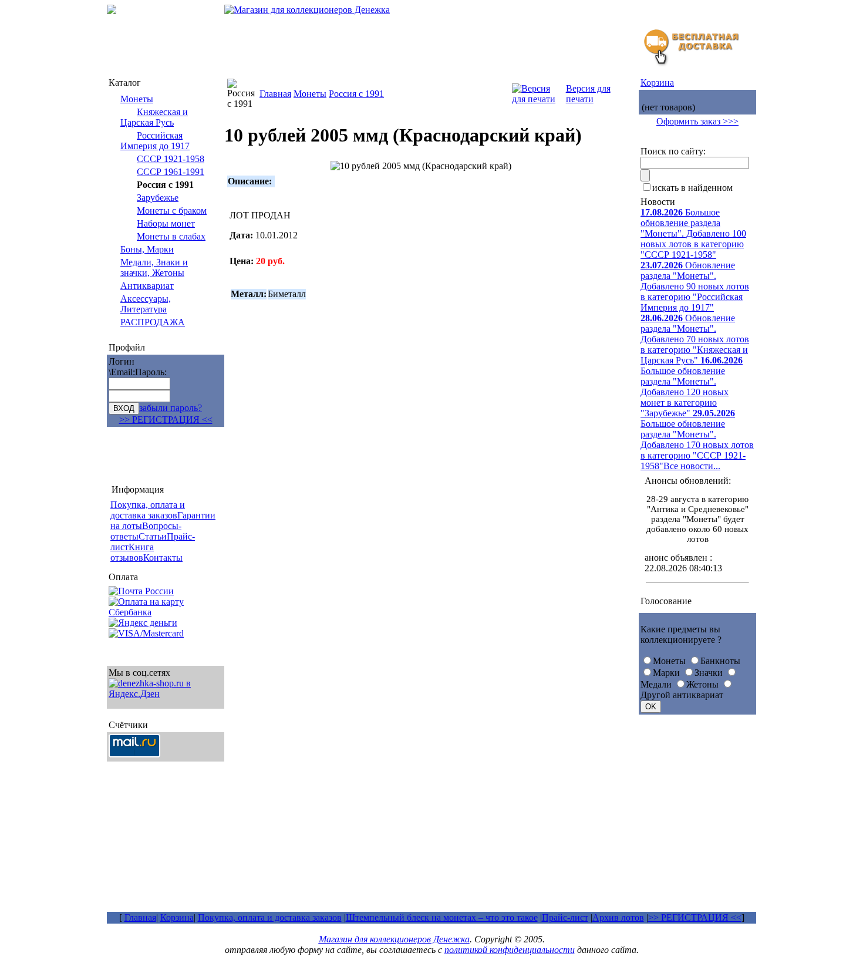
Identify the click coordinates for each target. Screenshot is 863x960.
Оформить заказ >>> (697, 121)
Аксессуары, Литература (145, 304)
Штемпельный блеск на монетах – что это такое (442, 917)
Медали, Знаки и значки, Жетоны (154, 267)
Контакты (163, 557)
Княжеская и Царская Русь (154, 117)
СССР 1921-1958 (170, 159)
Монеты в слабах (171, 236)
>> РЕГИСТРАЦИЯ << (166, 420)
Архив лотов (618, 917)
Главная (275, 94)
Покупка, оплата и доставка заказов (270, 917)
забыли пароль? (170, 408)
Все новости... (691, 466)
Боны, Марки (147, 249)
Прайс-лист (565, 917)
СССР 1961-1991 (170, 172)
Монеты (136, 99)
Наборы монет (166, 223)
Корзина (657, 82)
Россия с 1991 (356, 94)
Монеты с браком (172, 210)
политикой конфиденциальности (509, 950)
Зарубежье (157, 198)
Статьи (153, 536)
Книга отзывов (132, 552)
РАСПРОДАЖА (152, 322)
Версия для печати (588, 93)
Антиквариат (147, 286)
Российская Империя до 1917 (155, 140)
